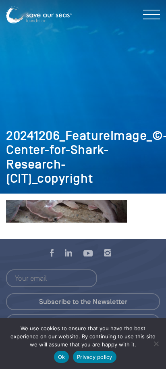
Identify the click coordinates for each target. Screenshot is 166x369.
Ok (61, 357)
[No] (156, 344)
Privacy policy (94, 357)
